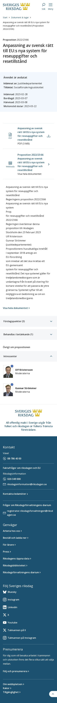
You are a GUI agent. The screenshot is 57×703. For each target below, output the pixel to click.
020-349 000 (14, 479)
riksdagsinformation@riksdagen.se (27, 484)
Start (5, 17)
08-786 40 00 (14, 458)
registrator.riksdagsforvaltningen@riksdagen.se (30, 512)
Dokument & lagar (20, 17)
